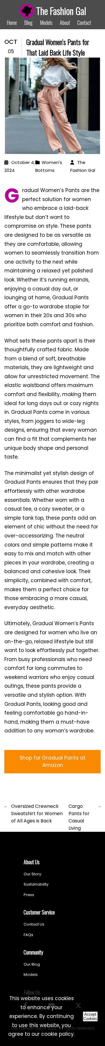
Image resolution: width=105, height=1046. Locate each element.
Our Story (32, 874)
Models (46, 22)
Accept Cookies (90, 1016)
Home (12, 22)
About (65, 22)
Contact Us (34, 924)
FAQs (28, 935)
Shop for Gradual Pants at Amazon (52, 761)
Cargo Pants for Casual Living (79, 817)
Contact (84, 22)
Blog (28, 22)
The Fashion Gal (61, 11)
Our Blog (32, 964)
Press (29, 895)
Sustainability (36, 884)
